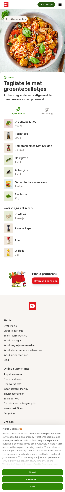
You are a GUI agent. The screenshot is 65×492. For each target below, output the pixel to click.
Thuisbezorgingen (14, 393)
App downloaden (13, 374)
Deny (32, 486)
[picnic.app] (6, 4)
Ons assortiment (13, 379)
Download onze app (46, 280)
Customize (31, 479)
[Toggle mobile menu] (60, 5)
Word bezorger (12, 340)
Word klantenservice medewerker (23, 350)
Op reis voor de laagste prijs (20, 403)
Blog (6, 359)
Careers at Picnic (13, 330)
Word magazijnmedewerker (19, 345)
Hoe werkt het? (12, 383)
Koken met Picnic (13, 408)
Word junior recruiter (16, 355)
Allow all (32, 472)
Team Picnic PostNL (15, 335)
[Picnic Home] (32, 306)
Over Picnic (10, 325)
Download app (46, 4)
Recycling (9, 413)
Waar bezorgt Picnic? (16, 388)
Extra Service (11, 398)
